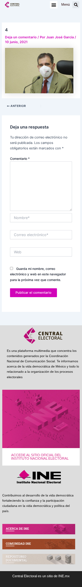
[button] (53, 4)
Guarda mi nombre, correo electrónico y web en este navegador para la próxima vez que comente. (38, 274)
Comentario (20, 158)
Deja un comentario (21, 37)
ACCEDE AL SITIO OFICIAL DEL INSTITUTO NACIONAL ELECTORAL (40, 456)
